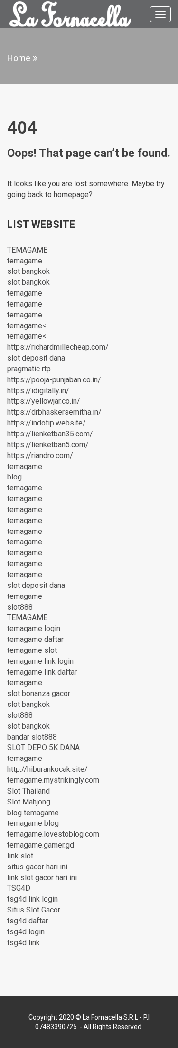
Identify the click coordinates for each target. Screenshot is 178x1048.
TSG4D (18, 888)
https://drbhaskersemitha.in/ (54, 411)
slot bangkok (28, 271)
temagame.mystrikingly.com (53, 780)
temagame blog (33, 823)
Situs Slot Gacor (33, 909)
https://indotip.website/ (46, 422)
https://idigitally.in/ (38, 390)
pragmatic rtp (29, 368)
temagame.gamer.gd (40, 844)
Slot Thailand (28, 790)
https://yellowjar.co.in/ (43, 401)
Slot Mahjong (28, 801)
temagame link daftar (42, 672)
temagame (24, 260)
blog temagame (33, 812)
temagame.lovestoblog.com (53, 834)
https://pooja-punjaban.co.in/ (54, 379)
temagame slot (32, 650)
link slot (20, 855)
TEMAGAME (27, 249)
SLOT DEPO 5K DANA (43, 747)
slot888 (20, 607)
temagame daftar (35, 639)
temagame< (27, 325)
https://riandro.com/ (40, 455)
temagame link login (40, 661)
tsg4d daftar (27, 920)
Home (18, 58)
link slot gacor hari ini (42, 877)
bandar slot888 (32, 736)
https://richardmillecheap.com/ (58, 347)
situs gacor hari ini (37, 866)
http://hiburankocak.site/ (47, 769)
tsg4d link (23, 942)
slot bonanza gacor (38, 693)
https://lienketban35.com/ (50, 433)
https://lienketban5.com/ (48, 444)
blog (14, 476)
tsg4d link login (32, 898)
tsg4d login (26, 931)
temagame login (33, 628)
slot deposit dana (36, 357)
